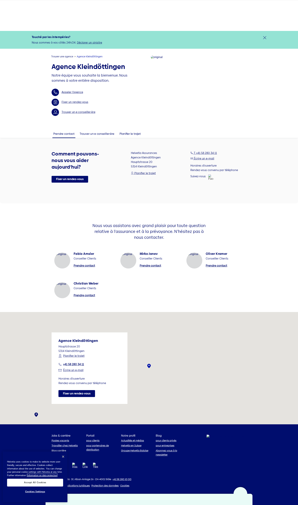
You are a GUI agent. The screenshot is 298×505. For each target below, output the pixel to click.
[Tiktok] (95, 469)
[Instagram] (74, 466)
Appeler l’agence (72, 92)
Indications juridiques (78, 485)
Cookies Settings (35, 491)
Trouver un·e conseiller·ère (78, 112)
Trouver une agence (62, 56)
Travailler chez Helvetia (65, 445)
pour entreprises (165, 445)
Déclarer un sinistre (89, 43)
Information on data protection (42, 475)
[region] (35, 476)
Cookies (124, 485)
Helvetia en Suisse (131, 445)
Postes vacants (60, 440)
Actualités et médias (132, 440)
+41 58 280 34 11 (73, 364)
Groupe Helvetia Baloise (134, 450)
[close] (264, 37)
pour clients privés (166, 440)
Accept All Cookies (35, 482)
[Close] (63, 456)
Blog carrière (59, 450)
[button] (70, 179)
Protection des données (105, 485)
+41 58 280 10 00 (122, 479)
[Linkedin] (85, 466)
